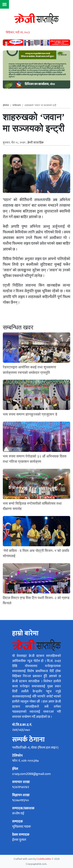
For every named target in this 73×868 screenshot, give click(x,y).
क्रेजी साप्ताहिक (36, 143)
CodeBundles (44, 859)
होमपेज (6, 105)
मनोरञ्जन (17, 105)
